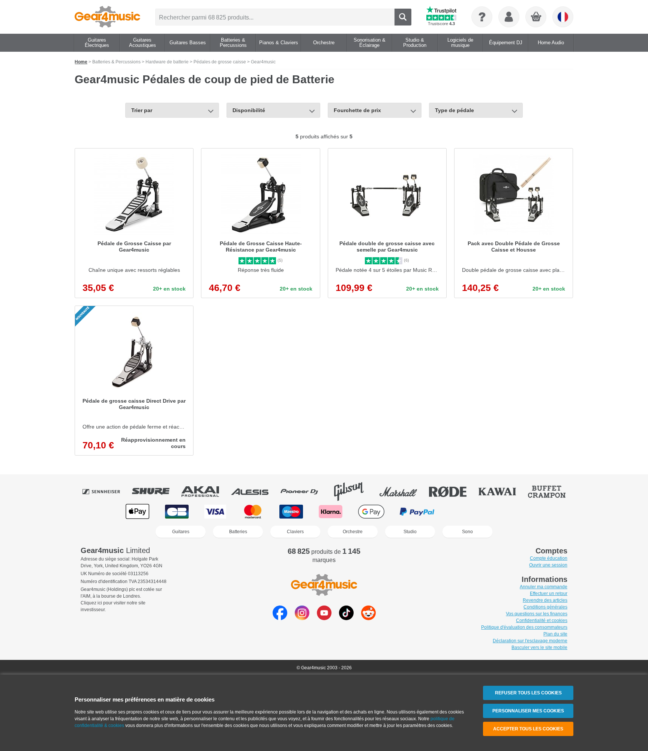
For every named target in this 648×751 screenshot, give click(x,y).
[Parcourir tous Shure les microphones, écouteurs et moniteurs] (156, 491)
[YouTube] (324, 618)
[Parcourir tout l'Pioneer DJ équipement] (304, 491)
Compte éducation (548, 558)
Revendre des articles (545, 600)
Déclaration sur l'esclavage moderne (530, 640)
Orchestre (353, 531)
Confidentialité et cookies (541, 620)
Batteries (238, 531)
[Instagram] (302, 618)
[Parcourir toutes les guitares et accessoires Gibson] (354, 491)
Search (402, 17)
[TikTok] (346, 618)
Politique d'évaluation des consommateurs (524, 627)
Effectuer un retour (548, 593)
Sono (467, 531)
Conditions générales (545, 607)
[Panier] (536, 17)
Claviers (295, 531)
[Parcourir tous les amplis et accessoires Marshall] (403, 491)
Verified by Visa (509, 512)
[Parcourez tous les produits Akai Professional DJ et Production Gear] (205, 491)
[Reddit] (368, 618)
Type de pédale (454, 110)
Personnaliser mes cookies (528, 711)
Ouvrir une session (548, 565)
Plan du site (555, 634)
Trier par (141, 110)
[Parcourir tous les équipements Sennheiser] (106, 491)
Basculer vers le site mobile (539, 647)
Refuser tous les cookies (528, 693)
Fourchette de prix (357, 110)
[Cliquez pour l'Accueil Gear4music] (107, 17)
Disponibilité (248, 110)
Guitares (180, 531)
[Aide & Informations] (482, 17)
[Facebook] (280, 618)
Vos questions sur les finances (536, 613)
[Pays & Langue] (563, 17)
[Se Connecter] (509, 17)
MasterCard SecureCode (465, 512)
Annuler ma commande (543, 586)
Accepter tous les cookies (528, 729)
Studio (410, 531)
